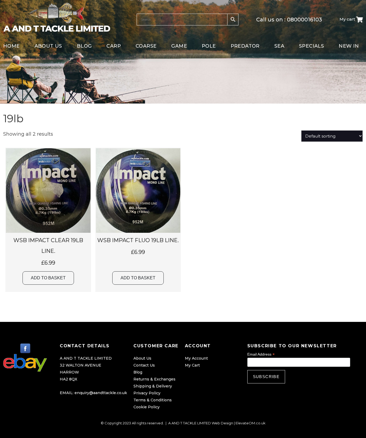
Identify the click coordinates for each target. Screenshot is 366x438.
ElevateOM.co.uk (251, 423)
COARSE (146, 46)
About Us (142, 358)
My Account (196, 358)
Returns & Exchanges (154, 379)
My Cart (192, 365)
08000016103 (304, 19)
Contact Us (144, 365)
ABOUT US (48, 46)
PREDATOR (245, 46)
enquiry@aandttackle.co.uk (100, 392)
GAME (179, 46)
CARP (113, 46)
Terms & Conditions (152, 400)
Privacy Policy (146, 393)
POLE (209, 46)
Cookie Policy (146, 407)
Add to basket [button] (48, 278)
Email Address (261, 354)
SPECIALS (311, 46)
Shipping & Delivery (152, 386)
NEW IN (349, 46)
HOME (11, 46)
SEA (279, 46)
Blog (137, 372)
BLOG (84, 46)
